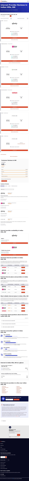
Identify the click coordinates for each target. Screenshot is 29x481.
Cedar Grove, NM (19, 387)
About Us (1, 443)
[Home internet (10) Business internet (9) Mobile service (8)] (7, 18)
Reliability (2, 171)
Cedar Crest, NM (19, 390)
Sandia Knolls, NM (19, 388)
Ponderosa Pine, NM (5, 391)
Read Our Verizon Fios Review (14, 108)
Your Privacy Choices (16, 478)
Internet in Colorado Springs (3, 468)
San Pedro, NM (19, 392)
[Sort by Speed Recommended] (24, 18)
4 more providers (14, 156)
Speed (2, 169)
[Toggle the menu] (27, 1)
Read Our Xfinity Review (14, 39)
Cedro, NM (18, 386)
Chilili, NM (3, 388)
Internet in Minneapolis (3, 465)
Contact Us (2, 445)
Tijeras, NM (18, 389)
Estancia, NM (18, 391)
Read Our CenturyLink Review (14, 85)
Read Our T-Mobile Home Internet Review (14, 62)
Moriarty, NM (4, 386)
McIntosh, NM (4, 389)
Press (1, 447)
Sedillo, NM (3, 390)
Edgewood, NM (4, 392)
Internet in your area (2, 462)
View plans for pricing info (21, 143)
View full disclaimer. (3, 154)
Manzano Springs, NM (5, 387)
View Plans (14, 130)
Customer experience (4, 176)
